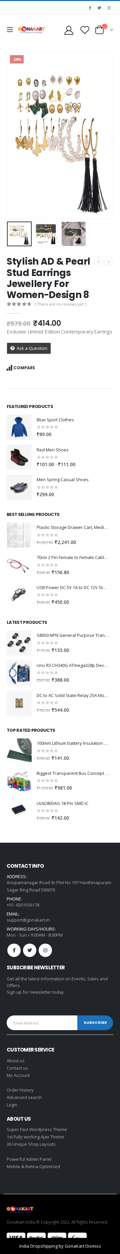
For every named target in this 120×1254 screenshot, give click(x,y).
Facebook (14, 950)
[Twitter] (99, 7)
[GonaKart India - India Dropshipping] (31, 29)
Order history (20, 1090)
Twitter (29, 950)
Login (12, 1105)
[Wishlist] (85, 29)
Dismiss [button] (93, 1246)
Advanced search (24, 1097)
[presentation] (15, 135)
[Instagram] (109, 7)
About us (16, 1061)
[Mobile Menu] (12, 29)
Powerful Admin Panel (29, 1159)
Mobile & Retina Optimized (33, 1166)
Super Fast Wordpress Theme (37, 1129)
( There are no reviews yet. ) (60, 304)
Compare (24, 368)
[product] (19, 427)
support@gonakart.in (28, 920)
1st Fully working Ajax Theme (35, 1137)
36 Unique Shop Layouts (31, 1144)
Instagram (45, 950)
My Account (18, 1075)
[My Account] (68, 29)
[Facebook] (89, 7)
